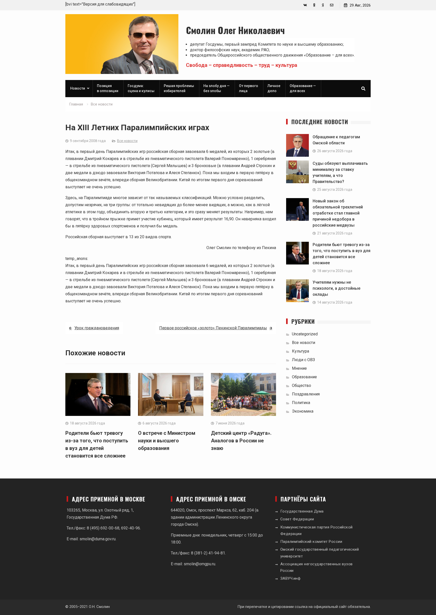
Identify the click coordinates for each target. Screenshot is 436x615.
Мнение (299, 368)
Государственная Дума (302, 511)
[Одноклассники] (314, 5)
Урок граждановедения (96, 328)
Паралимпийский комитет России (311, 541)
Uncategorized (305, 334)
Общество (301, 385)
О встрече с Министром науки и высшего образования (166, 440)
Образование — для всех (303, 88)
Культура (300, 351)
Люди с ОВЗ (303, 359)
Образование (304, 377)
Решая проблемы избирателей (179, 88)
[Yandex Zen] (322, 5)
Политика (301, 402)
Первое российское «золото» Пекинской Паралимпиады (213, 328)
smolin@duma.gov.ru (97, 539)
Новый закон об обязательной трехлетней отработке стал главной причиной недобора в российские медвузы (338, 213)
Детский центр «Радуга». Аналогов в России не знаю (241, 440)
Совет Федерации (297, 519)
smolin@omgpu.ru (199, 563)
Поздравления (306, 394)
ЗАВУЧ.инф (290, 578)
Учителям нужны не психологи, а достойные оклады (336, 288)
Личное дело (273, 88)
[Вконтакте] (305, 5)
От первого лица (248, 88)
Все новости (127, 141)
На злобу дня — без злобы (216, 88)
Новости (77, 88)
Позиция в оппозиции (107, 88)
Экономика (302, 411)
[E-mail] (331, 5)
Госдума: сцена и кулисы (141, 88)
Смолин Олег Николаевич (235, 30)
